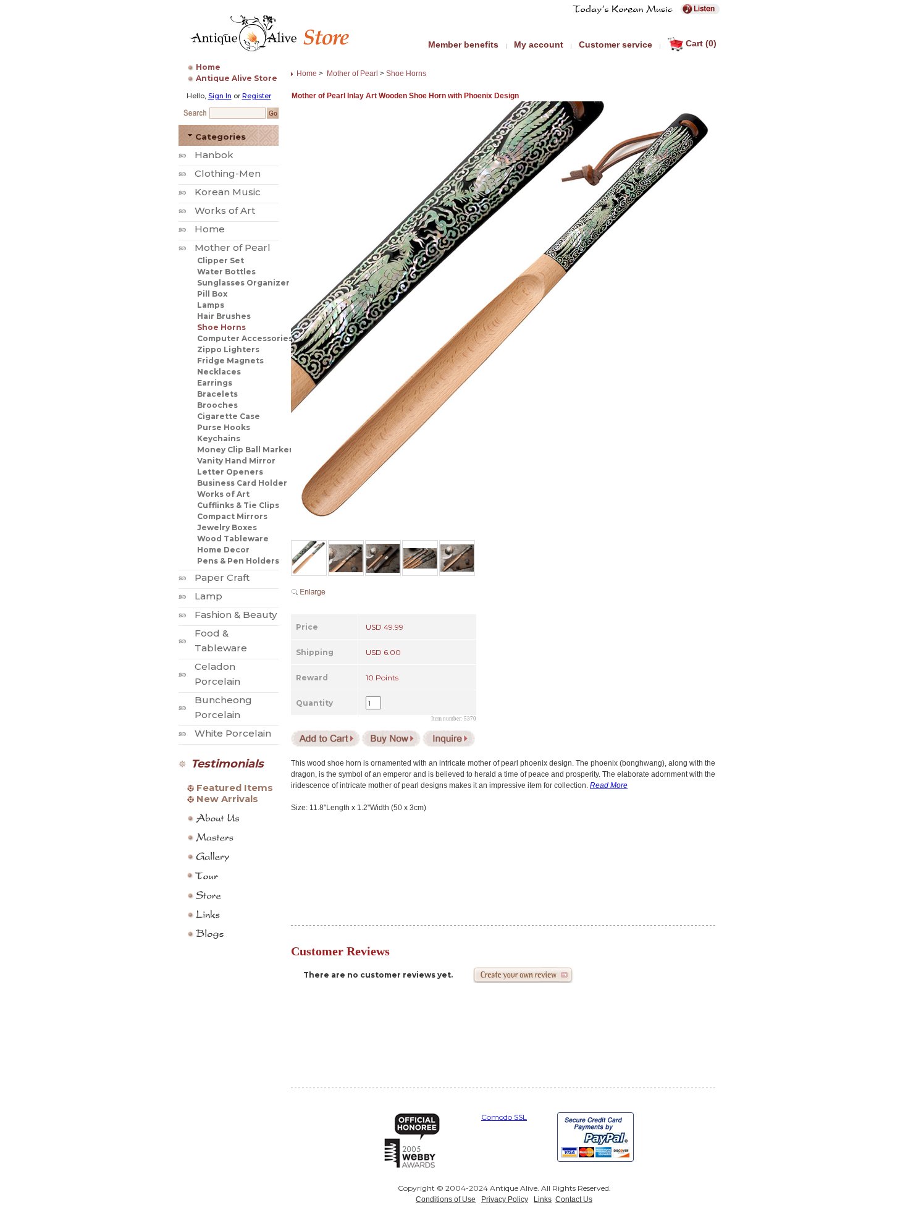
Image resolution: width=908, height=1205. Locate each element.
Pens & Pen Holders (238, 560)
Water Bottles (226, 271)
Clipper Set (220, 260)
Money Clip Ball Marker (245, 449)
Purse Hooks (223, 427)
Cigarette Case (228, 416)
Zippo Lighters (228, 349)
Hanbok (214, 155)
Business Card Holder (242, 483)
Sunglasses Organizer (243, 282)
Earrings (214, 382)
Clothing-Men (228, 173)
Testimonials (227, 764)
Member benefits (463, 44)
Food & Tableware (221, 640)
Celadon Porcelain (217, 674)
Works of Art (225, 210)
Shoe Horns (221, 327)
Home (208, 67)
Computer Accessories (245, 338)
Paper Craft (222, 577)
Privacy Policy (504, 1199)
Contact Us (573, 1199)
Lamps (210, 305)
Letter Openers (230, 471)
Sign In (220, 95)
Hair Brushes (224, 316)
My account (538, 44)
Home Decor (223, 549)
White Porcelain (233, 733)
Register (256, 95)
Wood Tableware (233, 538)
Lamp (208, 596)
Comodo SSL (504, 1117)
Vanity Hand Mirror (236, 460)
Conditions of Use (446, 1199)
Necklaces (219, 371)
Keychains (218, 438)
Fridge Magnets (230, 360)
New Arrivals (227, 799)
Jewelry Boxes (227, 527)
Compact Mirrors (232, 516)
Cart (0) (701, 43)
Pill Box (212, 293)
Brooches (217, 405)
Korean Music (228, 192)
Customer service (615, 44)
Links (543, 1199)
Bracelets (217, 394)
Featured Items (234, 787)
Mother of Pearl (233, 247)
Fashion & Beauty (236, 614)
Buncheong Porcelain (223, 707)
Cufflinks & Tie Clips (238, 505)
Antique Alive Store (236, 78)
